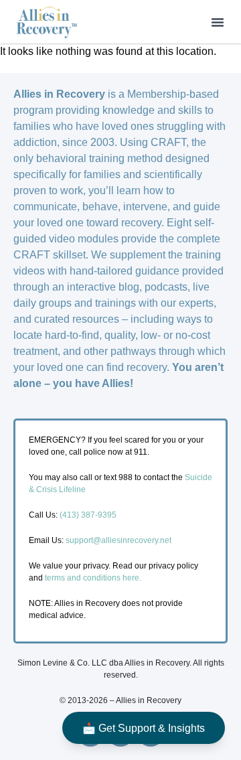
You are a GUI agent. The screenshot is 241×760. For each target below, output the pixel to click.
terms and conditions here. (93, 578)
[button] (218, 22)
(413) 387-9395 (88, 515)
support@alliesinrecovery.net (118, 540)
